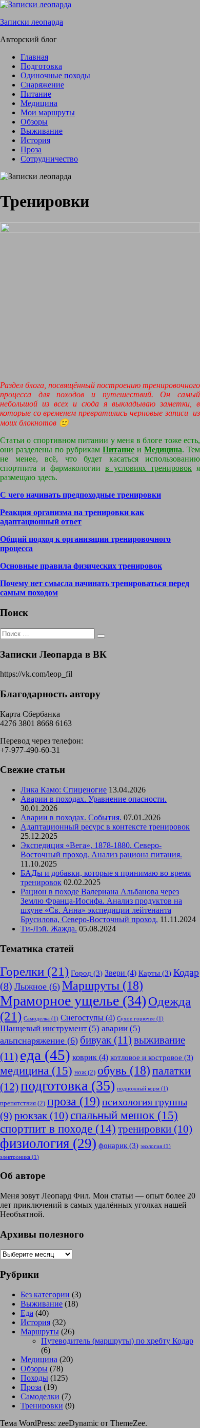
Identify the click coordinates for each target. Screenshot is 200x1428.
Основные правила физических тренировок (81, 565)
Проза (31, 149)
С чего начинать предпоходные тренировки (80, 494)
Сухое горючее (140, 1018)
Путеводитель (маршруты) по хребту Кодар (117, 1340)
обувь (123, 1070)
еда (45, 1055)
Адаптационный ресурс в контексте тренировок (105, 826)
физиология (48, 1143)
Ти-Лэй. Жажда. (49, 928)
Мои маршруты (48, 112)
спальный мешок (124, 1115)
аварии (121, 1028)
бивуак (106, 1040)
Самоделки (40, 1396)
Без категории (45, 1294)
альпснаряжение (39, 1040)
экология (156, 1146)
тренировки (155, 1129)
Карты (154, 973)
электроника (19, 1157)
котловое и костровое (151, 1057)
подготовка (68, 1086)
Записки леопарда (31, 21)
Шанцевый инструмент (49, 1028)
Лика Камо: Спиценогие (64, 789)
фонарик (118, 1145)
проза (73, 1101)
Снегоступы (88, 1017)
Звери (120, 972)
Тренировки (42, 1405)
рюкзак (41, 1115)
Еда (27, 1313)
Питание (36, 94)
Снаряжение (42, 84)
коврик (90, 1057)
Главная (34, 56)
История (35, 140)
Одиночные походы (55, 75)
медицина (36, 1070)
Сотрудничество (49, 158)
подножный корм (142, 1088)
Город (87, 973)
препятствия (22, 1103)
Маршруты (102, 985)
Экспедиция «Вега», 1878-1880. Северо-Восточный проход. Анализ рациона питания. (101, 850)
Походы (34, 1377)
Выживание (42, 131)
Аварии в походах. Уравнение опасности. (94, 799)
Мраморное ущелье (73, 1001)
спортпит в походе (58, 1128)
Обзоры (34, 121)
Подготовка (41, 66)
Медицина (39, 103)
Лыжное (37, 986)
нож (84, 1072)
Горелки (34, 971)
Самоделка (41, 1018)
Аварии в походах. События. (71, 817)
